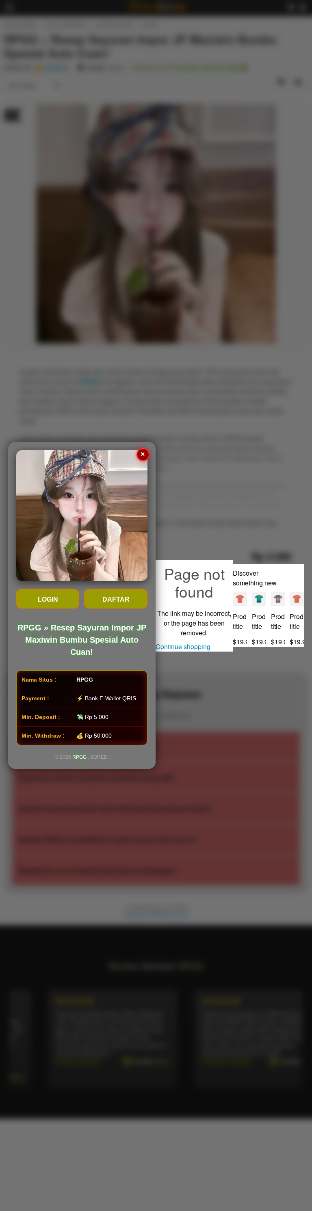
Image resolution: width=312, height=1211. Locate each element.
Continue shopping (183, 646)
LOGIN (48, 599)
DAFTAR (116, 599)
